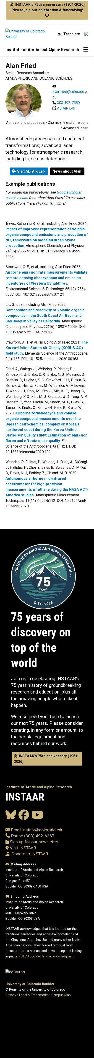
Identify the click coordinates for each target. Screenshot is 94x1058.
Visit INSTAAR (23, 847)
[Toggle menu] (86, 50)
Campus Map (61, 995)
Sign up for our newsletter (33, 841)
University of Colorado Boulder (30, 984)
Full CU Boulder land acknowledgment (47, 956)
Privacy (10, 995)
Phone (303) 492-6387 (33, 835)
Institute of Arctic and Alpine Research (42, 49)
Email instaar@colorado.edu (36, 830)
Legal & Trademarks (33, 995)
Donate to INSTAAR (29, 853)
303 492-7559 (68, 103)
